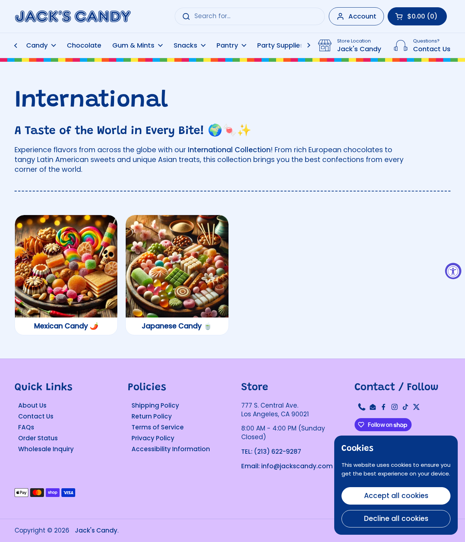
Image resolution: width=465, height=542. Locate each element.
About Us (32, 405)
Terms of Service (158, 427)
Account (362, 16)
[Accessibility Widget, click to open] (453, 271)
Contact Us (35, 416)
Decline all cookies (396, 518)
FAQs (26, 427)
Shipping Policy (155, 405)
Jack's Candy (96, 530)
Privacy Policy (153, 438)
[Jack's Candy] (73, 16)
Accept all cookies (396, 496)
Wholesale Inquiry (46, 449)
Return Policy (152, 416)
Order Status (38, 438)
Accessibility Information (171, 449)
